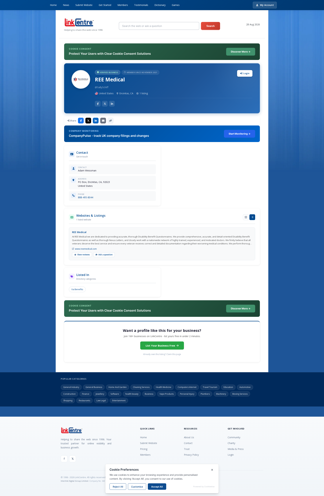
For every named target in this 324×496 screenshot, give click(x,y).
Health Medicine (163, 387)
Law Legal (101, 400)
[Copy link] (110, 120)
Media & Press (236, 449)
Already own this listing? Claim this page (162, 354)
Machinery (221, 393)
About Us (189, 437)
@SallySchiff (101, 87)
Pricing (143, 449)
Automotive (245, 387)
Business (149, 393)
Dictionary (160, 5)
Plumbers (205, 393)
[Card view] (246, 217)
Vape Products (167, 393)
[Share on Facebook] (81, 120)
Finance (85, 393)
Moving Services (240, 393)
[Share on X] (88, 120)
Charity (231, 443)
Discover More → (240, 51)
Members (122, 5)
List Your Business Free (160, 345)
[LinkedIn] (112, 104)
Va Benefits (77, 289)
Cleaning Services (141, 387)
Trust (187, 449)
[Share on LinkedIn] (96, 120)
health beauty (131, 393)
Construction (69, 393)
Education (228, 387)
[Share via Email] (103, 120)
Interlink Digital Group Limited (74, 481)
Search (210, 25)
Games (176, 5)
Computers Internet (187, 387)
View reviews (83, 254)
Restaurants (84, 400)
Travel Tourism (210, 387)
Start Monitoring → (239, 133)
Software (115, 393)
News (66, 5)
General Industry (71, 387)
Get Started (105, 5)
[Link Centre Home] (83, 22)
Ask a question (105, 254)
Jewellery (100, 393)
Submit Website (83, 5)
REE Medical (79, 232)
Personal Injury (187, 393)
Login (246, 73)
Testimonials (141, 5)
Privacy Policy (191, 454)
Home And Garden (118, 387)
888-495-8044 (85, 197)
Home (53, 5)
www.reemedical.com (86, 248)
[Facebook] (98, 104)
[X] (105, 104)
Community (234, 437)
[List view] (252, 217)
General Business (94, 387)
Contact (188, 443)
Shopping (67, 400)
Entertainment (119, 400)
